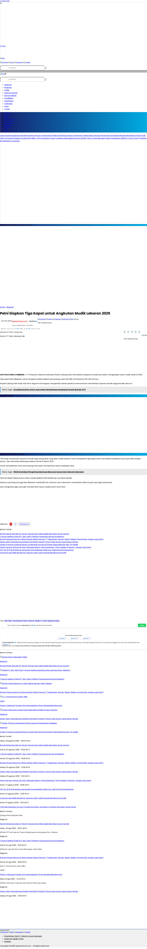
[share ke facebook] (42, 319)
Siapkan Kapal (53, 620)
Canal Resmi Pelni (19, 620)
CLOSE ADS (5, 1)
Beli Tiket (8, 620)
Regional (10, 307)
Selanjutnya (24, 524)
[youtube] (26, 932)
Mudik (37, 620)
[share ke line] (71, 319)
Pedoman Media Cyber (14, 939)
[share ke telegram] (65, 319)
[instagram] (18, 932)
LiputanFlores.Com (19, 321)
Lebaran (31, 620)
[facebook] (4, 932)
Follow (142, 625)
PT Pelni (43, 620)
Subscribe (85, 638)
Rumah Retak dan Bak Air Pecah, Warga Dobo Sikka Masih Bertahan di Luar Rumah (34, 824)
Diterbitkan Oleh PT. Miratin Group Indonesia (23, 936)
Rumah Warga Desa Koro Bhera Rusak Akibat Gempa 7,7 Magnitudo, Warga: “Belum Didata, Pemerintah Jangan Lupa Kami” (52, 857)
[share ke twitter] (49, 319)
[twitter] (11, 932)
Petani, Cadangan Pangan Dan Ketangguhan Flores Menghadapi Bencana (31, 874)
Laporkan (61, 638)
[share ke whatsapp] (56, 319)
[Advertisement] (39, 52)
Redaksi (7, 941)
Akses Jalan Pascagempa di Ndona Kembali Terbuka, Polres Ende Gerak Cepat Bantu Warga (39, 891)
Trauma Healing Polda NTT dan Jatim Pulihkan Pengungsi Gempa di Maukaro (32, 841)
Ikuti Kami (74, 638)
